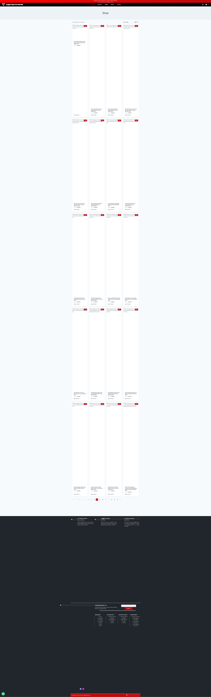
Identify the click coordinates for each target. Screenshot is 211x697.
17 (105, 499)
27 (114, 499)
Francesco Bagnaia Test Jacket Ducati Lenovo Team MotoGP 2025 (96, 299)
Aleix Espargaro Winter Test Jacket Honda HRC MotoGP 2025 (131, 393)
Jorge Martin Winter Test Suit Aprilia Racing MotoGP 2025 (79, 299)
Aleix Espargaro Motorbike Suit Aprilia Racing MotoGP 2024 (113, 204)
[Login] (202, 5)
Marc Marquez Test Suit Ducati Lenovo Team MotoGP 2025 (80, 393)
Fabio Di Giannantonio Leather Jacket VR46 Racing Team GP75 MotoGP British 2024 (131, 489)
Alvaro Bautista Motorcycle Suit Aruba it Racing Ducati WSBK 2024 (79, 42)
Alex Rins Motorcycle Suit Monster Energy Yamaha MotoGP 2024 (79, 204)
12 (91, 499)
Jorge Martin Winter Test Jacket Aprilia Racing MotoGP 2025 (130, 204)
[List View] (137, 22)
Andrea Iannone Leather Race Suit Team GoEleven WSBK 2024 (113, 488)
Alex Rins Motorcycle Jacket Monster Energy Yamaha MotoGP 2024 (131, 110)
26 (111, 499)
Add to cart (76, 115)
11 (88, 499)
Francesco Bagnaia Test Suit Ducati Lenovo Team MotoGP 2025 (114, 299)
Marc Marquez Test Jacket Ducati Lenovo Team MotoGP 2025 (131, 299)
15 (99, 499)
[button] (3, 693)
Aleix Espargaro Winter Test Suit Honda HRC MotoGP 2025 (79, 488)
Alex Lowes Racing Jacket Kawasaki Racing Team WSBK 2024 (96, 110)
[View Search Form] (208, 4)
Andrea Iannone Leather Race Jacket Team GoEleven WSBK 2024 (97, 488)
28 (117, 499)
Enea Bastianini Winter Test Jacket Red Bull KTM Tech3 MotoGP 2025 (96, 393)
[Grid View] (135, 22)
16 (102, 499)
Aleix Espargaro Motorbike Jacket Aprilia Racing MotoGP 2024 (96, 204)
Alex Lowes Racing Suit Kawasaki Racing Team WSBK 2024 (113, 110)
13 (94, 499)
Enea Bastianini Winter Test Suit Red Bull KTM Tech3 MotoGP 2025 (113, 393)
